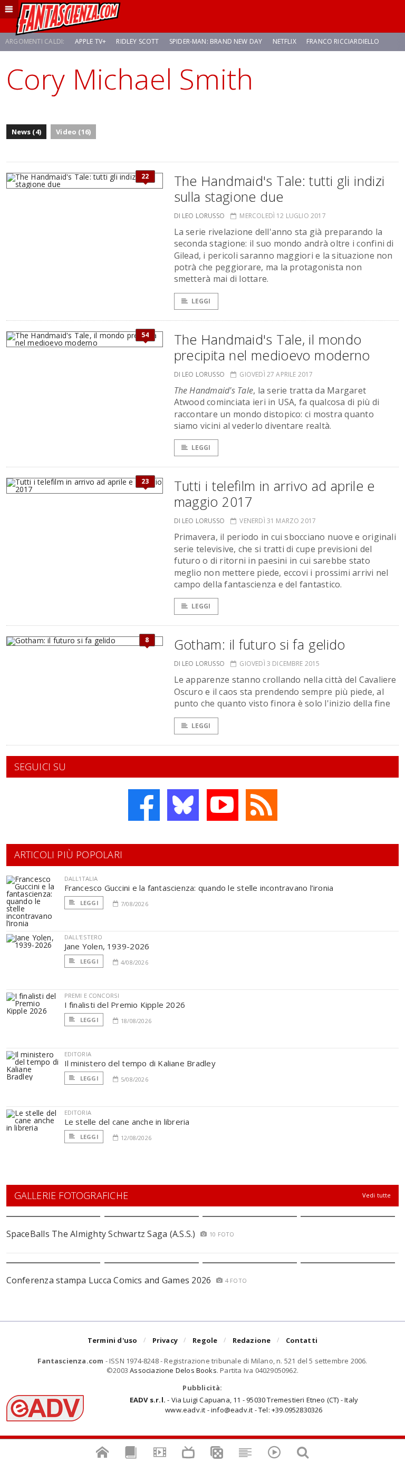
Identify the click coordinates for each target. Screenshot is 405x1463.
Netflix (284, 41)
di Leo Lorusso (199, 215)
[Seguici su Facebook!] (144, 805)
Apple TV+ (91, 41)
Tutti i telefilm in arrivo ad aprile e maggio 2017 (274, 493)
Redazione (252, 1340)
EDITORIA (77, 1054)
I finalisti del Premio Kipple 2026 (125, 1004)
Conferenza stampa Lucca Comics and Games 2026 (108, 1280)
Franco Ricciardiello (343, 41)
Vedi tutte (376, 1195)
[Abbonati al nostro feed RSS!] (261, 805)
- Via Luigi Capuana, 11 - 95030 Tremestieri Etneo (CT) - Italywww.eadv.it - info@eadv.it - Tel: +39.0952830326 (244, 1404)
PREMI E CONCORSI (92, 995)
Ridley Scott (137, 41)
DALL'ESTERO (83, 937)
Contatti (302, 1340)
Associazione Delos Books (173, 1370)
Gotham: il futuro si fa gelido (259, 644)
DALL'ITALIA (81, 878)
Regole (204, 1340)
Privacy (165, 1340)
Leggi (201, 301)
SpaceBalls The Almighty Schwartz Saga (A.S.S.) (101, 1234)
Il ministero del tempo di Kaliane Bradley (140, 1063)
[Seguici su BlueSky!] (183, 805)
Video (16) (73, 131)
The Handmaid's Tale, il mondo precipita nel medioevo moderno (272, 347)
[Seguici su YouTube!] (222, 805)
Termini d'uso (113, 1340)
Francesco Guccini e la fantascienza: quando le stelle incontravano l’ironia (199, 887)
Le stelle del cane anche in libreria (127, 1121)
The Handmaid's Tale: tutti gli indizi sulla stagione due (279, 188)
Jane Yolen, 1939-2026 (107, 946)
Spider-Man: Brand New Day (216, 41)
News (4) (27, 131)
